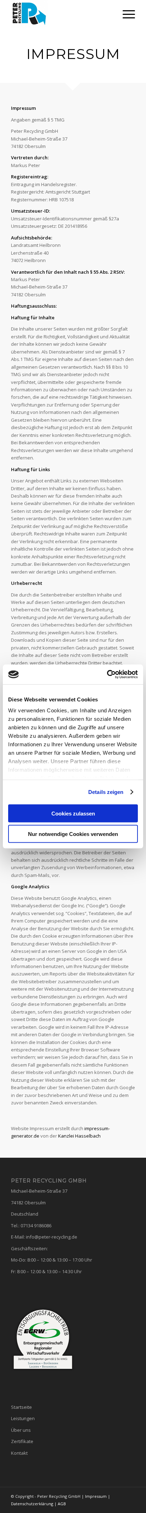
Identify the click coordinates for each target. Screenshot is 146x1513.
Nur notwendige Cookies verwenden (73, 834)
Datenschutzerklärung (32, 1503)
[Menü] (125, 14)
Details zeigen (105, 792)
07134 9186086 (36, 1225)
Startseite (21, 1407)
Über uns (21, 1430)
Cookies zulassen (73, 813)
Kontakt (19, 1453)
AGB (62, 1503)
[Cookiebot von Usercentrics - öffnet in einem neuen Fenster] (107, 674)
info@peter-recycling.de (51, 1237)
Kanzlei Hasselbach (79, 1136)
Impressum (96, 1496)
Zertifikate (22, 1441)
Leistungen (23, 1418)
